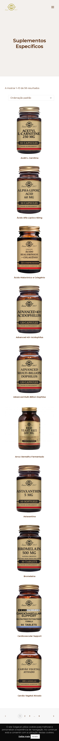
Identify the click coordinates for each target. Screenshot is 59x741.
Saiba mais (24, 736)
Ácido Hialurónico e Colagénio (29, 277)
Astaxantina (29, 516)
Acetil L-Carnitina (29, 158)
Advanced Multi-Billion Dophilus (29, 397)
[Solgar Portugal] (11, 7)
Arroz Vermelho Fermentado (29, 457)
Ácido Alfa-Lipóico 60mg (29, 218)
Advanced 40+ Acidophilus (29, 337)
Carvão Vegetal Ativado (29, 695)
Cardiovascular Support (30, 636)
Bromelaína (29, 576)
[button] (52, 7)
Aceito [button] (35, 736)
